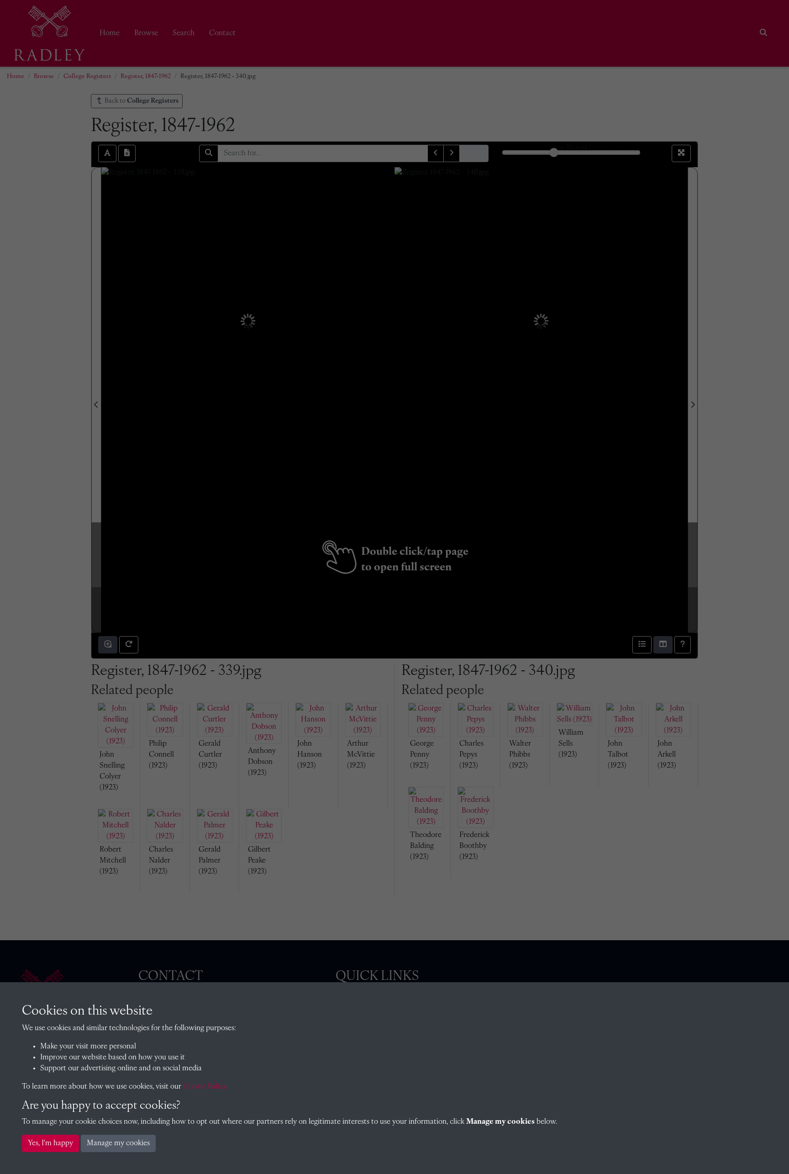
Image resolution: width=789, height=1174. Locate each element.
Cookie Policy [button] (204, 1086)
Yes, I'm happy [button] (50, 1143)
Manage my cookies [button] (118, 1143)
